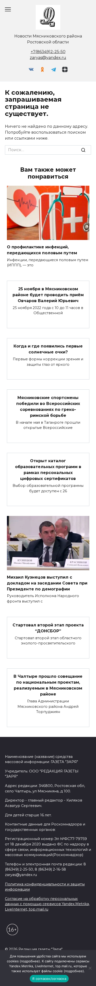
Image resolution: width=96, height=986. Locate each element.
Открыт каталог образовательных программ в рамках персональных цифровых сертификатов (48, 469)
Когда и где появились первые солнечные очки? (48, 349)
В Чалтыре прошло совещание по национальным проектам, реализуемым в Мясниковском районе (48, 685)
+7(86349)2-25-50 (48, 51)
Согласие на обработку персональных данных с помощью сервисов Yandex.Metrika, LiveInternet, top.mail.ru (47, 904)
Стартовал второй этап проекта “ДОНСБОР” (48, 627)
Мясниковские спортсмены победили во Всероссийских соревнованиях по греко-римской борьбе (48, 406)
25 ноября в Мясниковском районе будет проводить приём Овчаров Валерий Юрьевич (48, 294)
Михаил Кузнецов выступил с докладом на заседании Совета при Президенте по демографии (47, 583)
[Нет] (89, 968)
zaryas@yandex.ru (48, 57)
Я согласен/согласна (49, 979)
